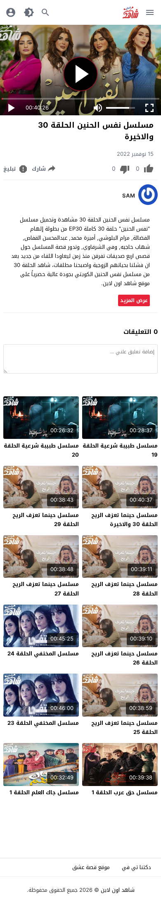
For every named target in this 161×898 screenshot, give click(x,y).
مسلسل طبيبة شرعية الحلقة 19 (120, 450)
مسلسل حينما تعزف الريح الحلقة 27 (45, 588)
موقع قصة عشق (91, 867)
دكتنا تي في (136, 867)
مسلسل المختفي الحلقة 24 (43, 653)
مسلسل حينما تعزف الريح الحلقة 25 (124, 727)
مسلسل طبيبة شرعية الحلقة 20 (41, 450)
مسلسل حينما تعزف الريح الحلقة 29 (45, 519)
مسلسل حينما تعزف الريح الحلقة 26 (124, 658)
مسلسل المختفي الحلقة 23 (43, 723)
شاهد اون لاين (118, 890)
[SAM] (148, 203)
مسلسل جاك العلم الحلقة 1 (44, 792)
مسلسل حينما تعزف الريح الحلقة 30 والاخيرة (124, 519)
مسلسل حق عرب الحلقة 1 (125, 792)
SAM (128, 196)
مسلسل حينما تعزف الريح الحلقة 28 (124, 588)
